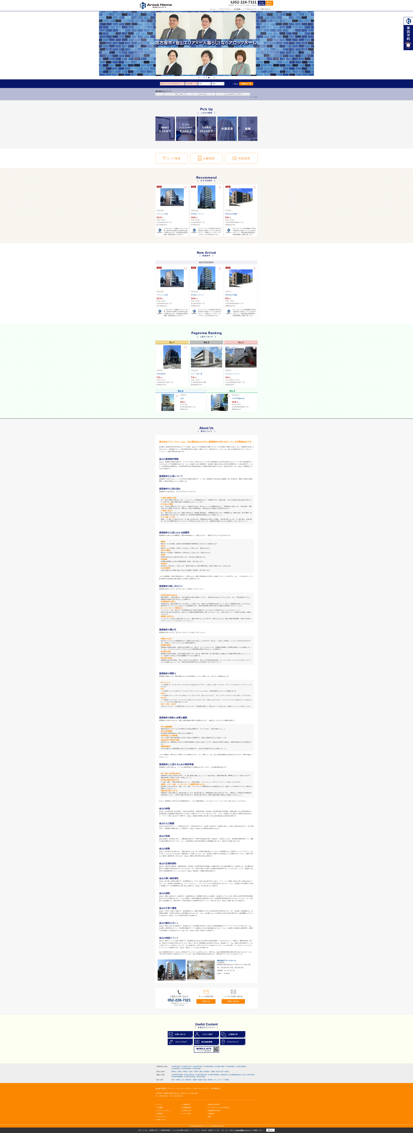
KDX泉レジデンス (197, 214)
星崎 (201, 1071)
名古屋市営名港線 (190, 1076)
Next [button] (213, 77)
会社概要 (160, 1107)
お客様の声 (186, 1104)
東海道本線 (224, 1074)
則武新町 (207, 1071)
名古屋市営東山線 (201, 1074)
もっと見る (254, 97)
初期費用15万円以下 (214, 1110)
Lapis (182, 398)
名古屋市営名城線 (177, 1074)
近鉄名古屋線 (201, 1076)
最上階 (202, 94)
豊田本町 (188, 1080)
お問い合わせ (187, 1110)
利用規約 (160, 1113)
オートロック (210, 94)
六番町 (178, 1080)
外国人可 (182, 94)
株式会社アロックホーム (226, 960)
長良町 (227, 1071)
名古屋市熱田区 (208, 1066)
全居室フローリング (243, 94)
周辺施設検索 (187, 1107)
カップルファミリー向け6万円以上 (219, 1107)
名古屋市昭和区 (186, 1068)
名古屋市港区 (197, 1068)
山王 (182, 1080)
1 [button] (204, 77)
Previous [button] (199, 77)
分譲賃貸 (211, 1113)
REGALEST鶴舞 (231, 214)
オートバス (159, 94)
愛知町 (174, 1071)
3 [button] (209, 77)
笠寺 (173, 1080)
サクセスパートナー (232, 374)
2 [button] (206, 77)
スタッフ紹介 (187, 1113)
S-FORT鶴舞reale (238, 398)
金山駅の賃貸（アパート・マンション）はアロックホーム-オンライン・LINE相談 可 (187, 1088)
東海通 (210, 1080)
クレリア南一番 (196, 374)
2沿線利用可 (231, 94)
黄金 (205, 1080)
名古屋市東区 (176, 1068)
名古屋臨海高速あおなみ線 (237, 1074)
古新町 (196, 1071)
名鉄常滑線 (250, 1074)
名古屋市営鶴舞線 (177, 1076)
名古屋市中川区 (186, 1066)
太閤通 (195, 1080)
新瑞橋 (227, 1080)
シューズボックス (192, 94)
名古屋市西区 (230, 1066)
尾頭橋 (200, 1080)
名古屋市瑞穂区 (241, 1066)
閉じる (270, 1130)
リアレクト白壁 (162, 214)
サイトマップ (161, 1116)
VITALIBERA (161, 374)
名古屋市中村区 (197, 1066)
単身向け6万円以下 (214, 1104)
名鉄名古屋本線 (189, 1074)
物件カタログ (161, 1119)
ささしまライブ (218, 1080)
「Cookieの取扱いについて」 (242, 1130)
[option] (206, 43)
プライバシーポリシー (164, 1110)
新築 (209, 1116)
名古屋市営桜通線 (214, 1074)
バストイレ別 (221, 94)
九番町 (213, 1071)
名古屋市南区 (176, 1066)
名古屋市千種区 (220, 1066)
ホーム (159, 1104)
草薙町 (185, 1071)
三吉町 (190, 1071)
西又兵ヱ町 (220, 1071)
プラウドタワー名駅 (171, 94)
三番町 (179, 1071)
